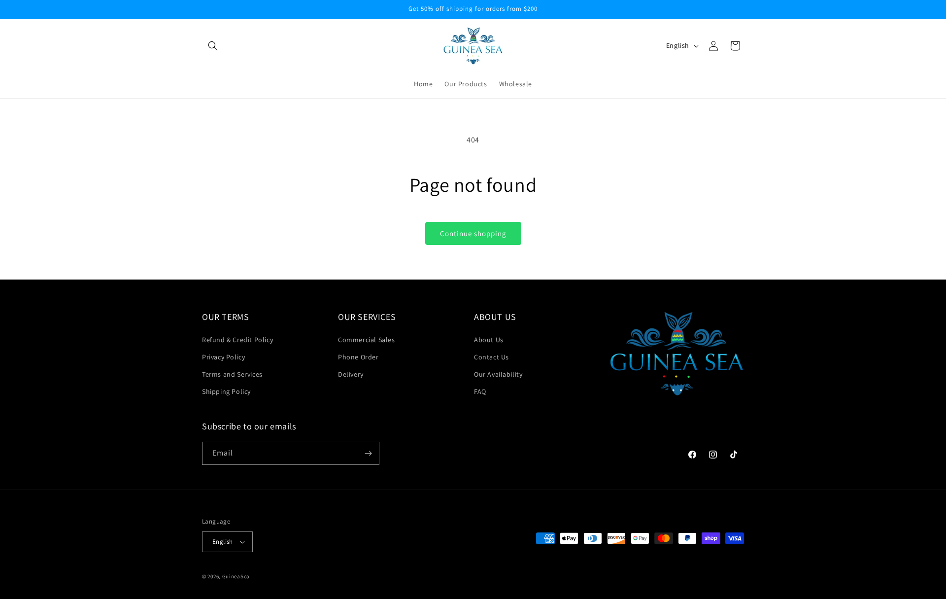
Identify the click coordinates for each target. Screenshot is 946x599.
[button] (213, 46)
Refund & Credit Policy (237, 339)
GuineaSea (236, 576)
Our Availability (498, 374)
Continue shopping (473, 233)
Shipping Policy (226, 391)
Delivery (351, 374)
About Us (489, 339)
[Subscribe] (368, 453)
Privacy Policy (223, 356)
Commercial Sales (366, 339)
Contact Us (491, 356)
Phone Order (358, 356)
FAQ (480, 391)
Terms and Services (232, 374)
